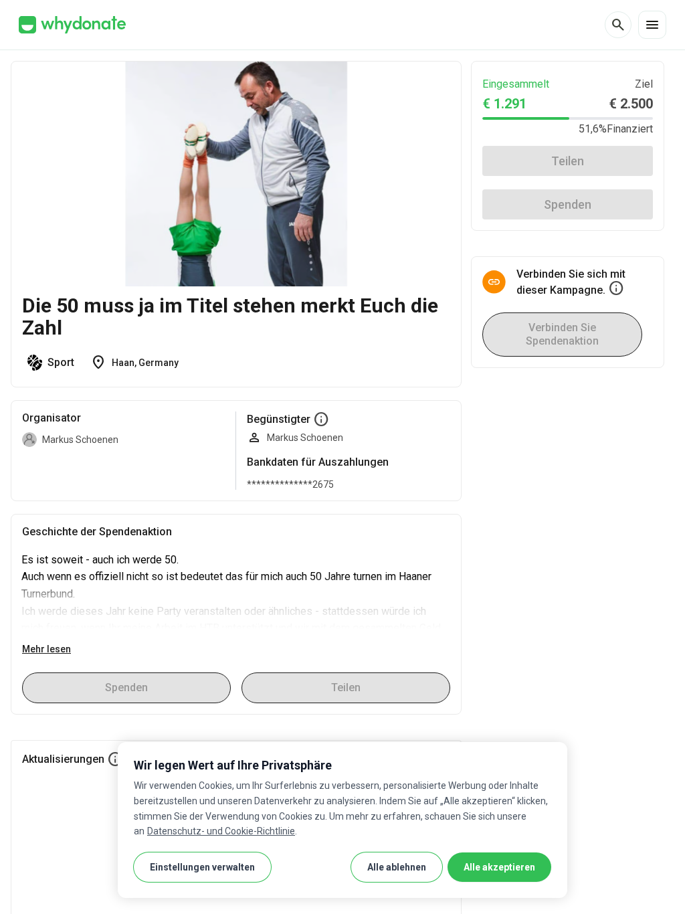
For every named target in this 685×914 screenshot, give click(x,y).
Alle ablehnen (396, 867)
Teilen (567, 161)
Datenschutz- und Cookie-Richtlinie (221, 831)
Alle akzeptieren (499, 867)
